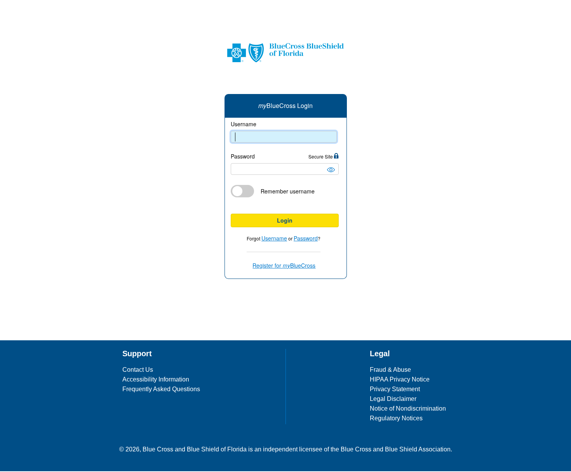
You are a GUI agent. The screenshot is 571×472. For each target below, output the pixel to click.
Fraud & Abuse (390, 369)
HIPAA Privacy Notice (400, 379)
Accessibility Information (155, 379)
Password (282, 156)
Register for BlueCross (283, 265)
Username (243, 124)
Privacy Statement (395, 389)
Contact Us (137, 369)
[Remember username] (285, 207)
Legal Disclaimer (393, 398)
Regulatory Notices (396, 418)
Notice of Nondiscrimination (408, 408)
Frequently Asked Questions (161, 389)
